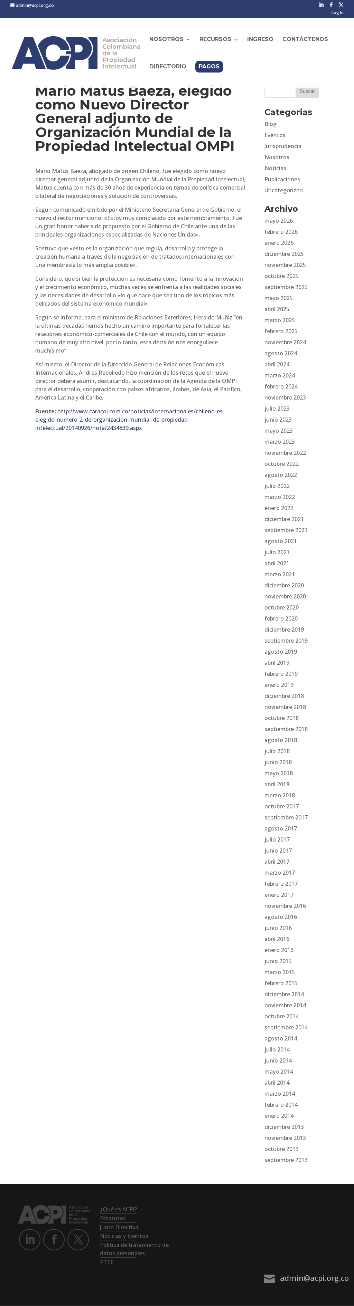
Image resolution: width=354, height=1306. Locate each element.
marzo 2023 (279, 441)
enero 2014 (279, 1116)
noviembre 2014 (285, 1005)
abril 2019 (276, 662)
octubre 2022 (281, 464)
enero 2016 (279, 950)
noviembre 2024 (285, 342)
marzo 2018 (279, 795)
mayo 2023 (278, 430)
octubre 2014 (281, 1016)
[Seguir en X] (78, 1239)
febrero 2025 (281, 331)
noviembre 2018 (285, 707)
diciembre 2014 (284, 994)
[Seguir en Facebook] (54, 1239)
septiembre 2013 (286, 1160)
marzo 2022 (279, 497)
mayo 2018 (278, 773)
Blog (270, 124)
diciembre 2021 (284, 519)
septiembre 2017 (286, 817)
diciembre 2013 (284, 1127)
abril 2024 (276, 364)
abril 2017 (276, 861)
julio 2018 (277, 751)
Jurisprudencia (282, 146)
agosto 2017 (280, 828)
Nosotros (276, 157)
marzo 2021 (279, 574)
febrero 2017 (281, 883)
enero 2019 (279, 685)
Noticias (275, 168)
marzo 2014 (279, 1093)
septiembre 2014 (286, 1027)
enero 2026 (279, 243)
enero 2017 (279, 895)
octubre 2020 (281, 607)
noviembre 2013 (285, 1138)
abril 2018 (276, 784)
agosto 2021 (280, 541)
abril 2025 (276, 309)
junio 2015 (278, 961)
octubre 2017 (281, 806)
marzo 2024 (279, 375)
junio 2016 (278, 928)
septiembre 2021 (286, 530)
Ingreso (260, 39)
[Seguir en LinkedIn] (29, 1239)
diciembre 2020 (284, 585)
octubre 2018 (281, 718)
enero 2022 (279, 508)
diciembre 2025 (284, 254)
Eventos (275, 135)
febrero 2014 (281, 1104)
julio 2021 (277, 552)
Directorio (167, 67)
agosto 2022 (280, 475)
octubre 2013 (281, 1149)
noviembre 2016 (285, 906)
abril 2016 (276, 939)
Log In (338, 13)
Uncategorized (283, 190)
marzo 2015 (279, 972)
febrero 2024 (281, 386)
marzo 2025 (279, 320)
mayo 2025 (278, 298)
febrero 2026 (281, 232)
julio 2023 (277, 408)
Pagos (209, 66)
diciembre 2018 (284, 696)
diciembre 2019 (284, 629)
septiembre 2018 (286, 729)
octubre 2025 (281, 276)
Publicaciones (282, 179)
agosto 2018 (280, 740)
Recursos (215, 39)
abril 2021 (276, 563)
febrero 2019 (281, 674)
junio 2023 (278, 419)
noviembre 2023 (285, 397)
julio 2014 (277, 1049)
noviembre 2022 (285, 453)
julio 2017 (277, 839)
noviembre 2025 (285, 265)
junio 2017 (278, 850)
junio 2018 (278, 762)
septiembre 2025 (286, 287)
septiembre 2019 (286, 640)
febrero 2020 (281, 618)
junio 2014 (278, 1060)
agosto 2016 (280, 917)
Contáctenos (305, 39)
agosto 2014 (280, 1038)
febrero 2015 (281, 983)
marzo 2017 (279, 872)
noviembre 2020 (285, 596)
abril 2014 (276, 1082)
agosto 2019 (280, 651)
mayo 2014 (278, 1071)
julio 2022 (277, 486)
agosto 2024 (280, 353)
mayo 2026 (278, 220)
